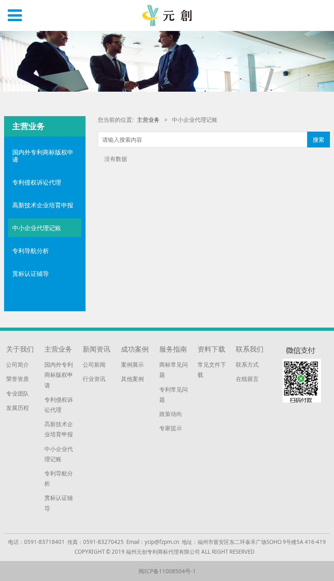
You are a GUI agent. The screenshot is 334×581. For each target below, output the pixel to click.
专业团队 (17, 393)
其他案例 (132, 379)
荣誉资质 (17, 379)
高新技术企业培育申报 (42, 205)
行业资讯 (94, 379)
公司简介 (17, 364)
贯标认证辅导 (30, 273)
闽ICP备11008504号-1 (167, 571)
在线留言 (247, 379)
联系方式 (247, 364)
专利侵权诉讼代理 (36, 182)
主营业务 (148, 119)
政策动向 (170, 414)
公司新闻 (94, 364)
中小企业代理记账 (36, 228)
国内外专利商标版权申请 (42, 155)
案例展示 (132, 364)
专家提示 (170, 428)
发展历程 (17, 408)
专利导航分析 (30, 250)
